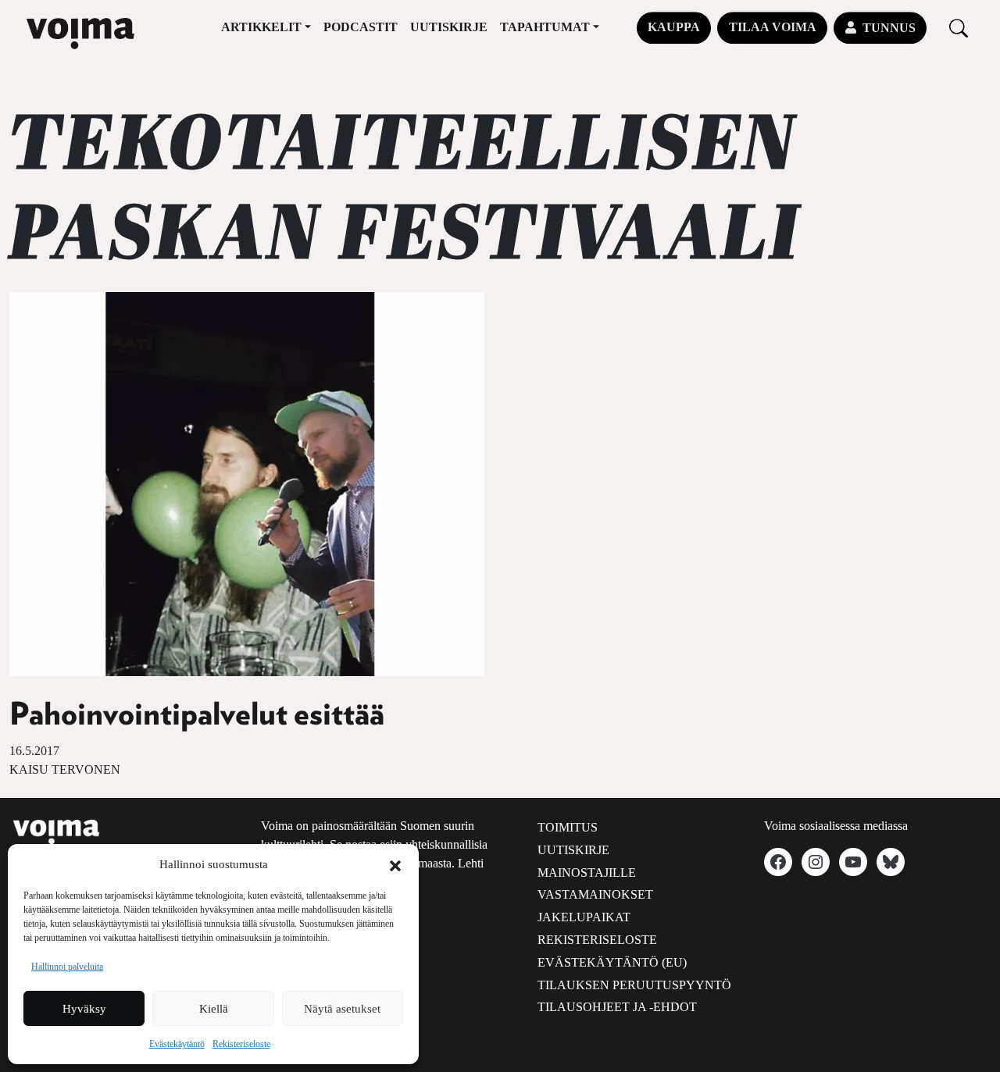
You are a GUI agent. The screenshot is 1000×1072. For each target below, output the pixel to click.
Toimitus (568, 827)
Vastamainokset (595, 894)
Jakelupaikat (584, 917)
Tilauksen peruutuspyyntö (634, 985)
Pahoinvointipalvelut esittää (196, 715)
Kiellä (213, 1009)
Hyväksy (84, 1009)
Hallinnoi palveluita (67, 966)
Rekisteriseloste (241, 1043)
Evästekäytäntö (177, 1043)
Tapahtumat (545, 27)
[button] (395, 864)
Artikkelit (261, 27)
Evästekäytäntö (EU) (612, 962)
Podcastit (360, 27)
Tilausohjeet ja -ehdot (617, 1006)
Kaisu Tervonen (64, 769)
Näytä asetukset (342, 1009)
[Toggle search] (958, 27)
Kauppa (674, 27)
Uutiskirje (449, 27)
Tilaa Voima (772, 27)
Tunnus (889, 27)
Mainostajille (587, 872)
